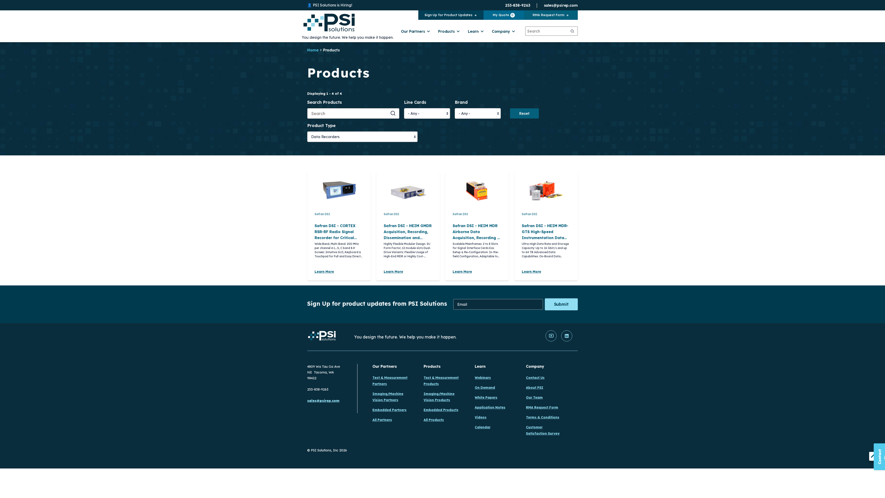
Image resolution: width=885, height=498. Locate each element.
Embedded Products (441, 410)
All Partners (382, 420)
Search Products (324, 102)
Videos (481, 417)
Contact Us (535, 378)
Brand (461, 102)
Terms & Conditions (542, 417)
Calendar (482, 427)
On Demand (485, 387)
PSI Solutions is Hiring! (332, 5)
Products (446, 31)
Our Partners (413, 31)
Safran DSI (322, 214)
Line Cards (415, 102)
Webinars (483, 378)
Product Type (321, 125)
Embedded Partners (389, 410)
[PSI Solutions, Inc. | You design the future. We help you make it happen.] (322, 337)
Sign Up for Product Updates (448, 15)
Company (501, 31)
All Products (434, 420)
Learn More (324, 272)
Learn (473, 31)
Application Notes (490, 407)
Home (313, 50)
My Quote (503, 15)
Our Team (534, 397)
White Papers (486, 397)
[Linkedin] (566, 340)
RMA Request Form (548, 15)
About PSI (534, 387)
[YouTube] (551, 340)
